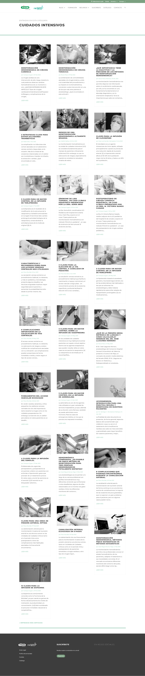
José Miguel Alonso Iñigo (68, 472)
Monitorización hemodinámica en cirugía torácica (72, 70)
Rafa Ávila (26, 141)
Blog (61, 8)
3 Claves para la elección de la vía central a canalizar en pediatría (71, 268)
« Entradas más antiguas (31, 623)
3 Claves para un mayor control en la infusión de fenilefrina (109, 270)
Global (107, 1)
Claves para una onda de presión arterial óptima (34, 522)
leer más (24, 100)
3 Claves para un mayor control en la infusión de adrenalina (71, 395)
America (113, 1)
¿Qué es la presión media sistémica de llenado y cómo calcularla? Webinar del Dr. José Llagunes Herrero (109, 337)
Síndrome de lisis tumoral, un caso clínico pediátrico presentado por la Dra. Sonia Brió (72, 201)
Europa (121, 1)
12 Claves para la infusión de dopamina (32, 587)
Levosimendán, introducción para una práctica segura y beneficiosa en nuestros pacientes (109, 405)
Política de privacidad (25, 653)
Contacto (118, 8)
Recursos (83, 8)
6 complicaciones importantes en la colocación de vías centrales (31, 332)
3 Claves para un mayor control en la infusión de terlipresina (34, 201)
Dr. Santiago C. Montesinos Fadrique (109, 412)
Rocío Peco (64, 75)
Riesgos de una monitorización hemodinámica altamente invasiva (72, 135)
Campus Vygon (28, 75)
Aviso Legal (22, 650)
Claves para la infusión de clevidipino (109, 137)
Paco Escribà (27, 272)
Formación (72, 8)
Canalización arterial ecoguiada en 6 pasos (71, 530)
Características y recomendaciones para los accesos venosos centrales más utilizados (35, 266)
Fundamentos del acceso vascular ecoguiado (34, 397)
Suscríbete (96, 8)
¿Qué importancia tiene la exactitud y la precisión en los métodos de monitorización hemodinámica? (110, 72)
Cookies (21, 657)
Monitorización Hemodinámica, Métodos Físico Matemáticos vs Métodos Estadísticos (109, 541)
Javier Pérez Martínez (105, 78)
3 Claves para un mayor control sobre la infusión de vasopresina (72, 331)
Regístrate (61, 656)
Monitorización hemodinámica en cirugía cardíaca (34, 70)
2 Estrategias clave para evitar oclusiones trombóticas (34, 136)
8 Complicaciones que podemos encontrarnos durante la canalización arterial (109, 474)
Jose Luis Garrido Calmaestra (107, 141)
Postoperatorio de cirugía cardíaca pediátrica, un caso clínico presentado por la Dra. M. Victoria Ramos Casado (110, 203)
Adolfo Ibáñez (65, 141)
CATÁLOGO (107, 8)
